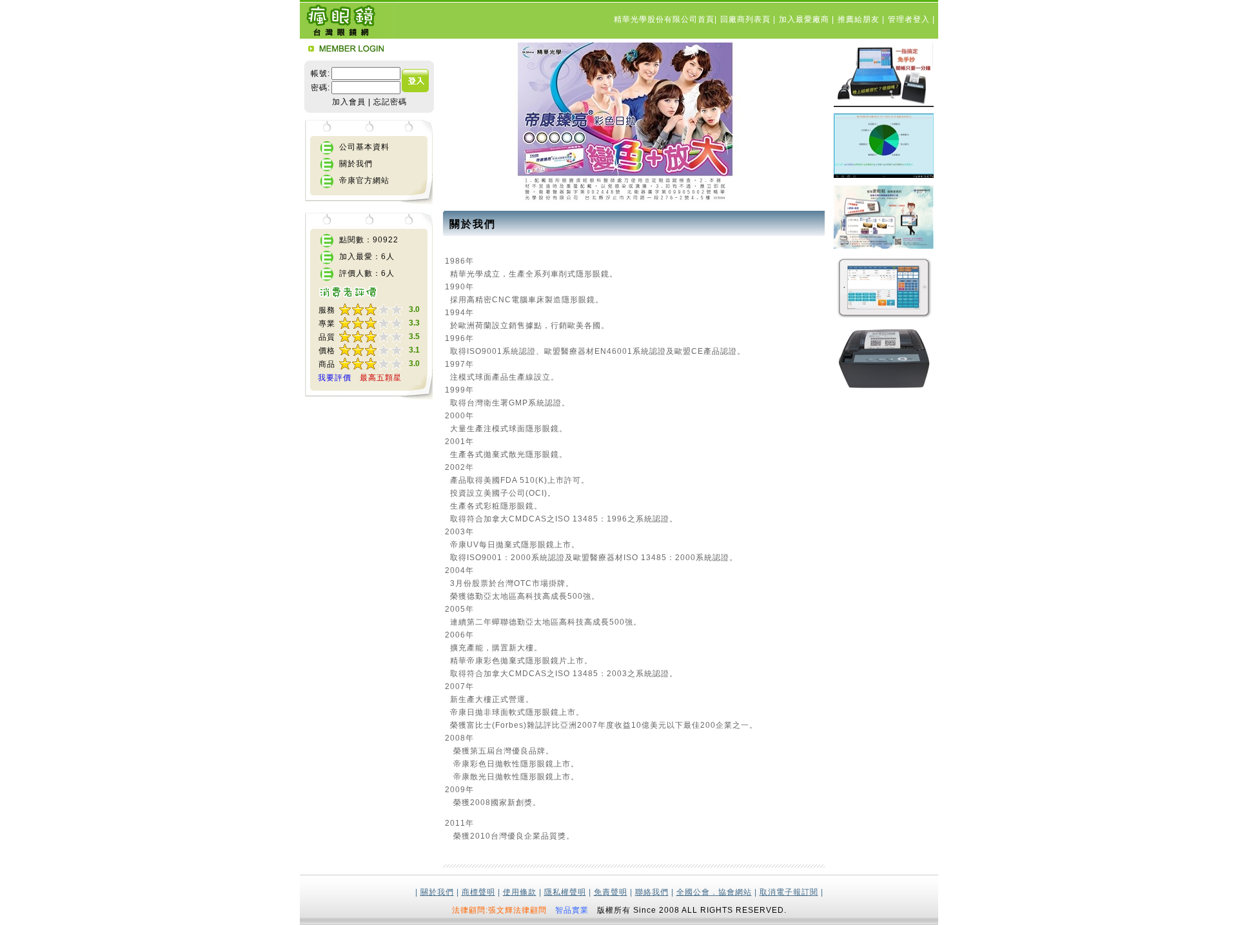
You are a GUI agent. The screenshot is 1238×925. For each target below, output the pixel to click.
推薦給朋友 (860, 19)
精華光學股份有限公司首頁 (664, 19)
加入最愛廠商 (805, 19)
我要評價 (334, 377)
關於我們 (356, 163)
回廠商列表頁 (746, 19)
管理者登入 (910, 19)
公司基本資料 (364, 146)
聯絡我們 (652, 892)
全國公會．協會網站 (714, 892)
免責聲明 (610, 892)
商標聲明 (478, 892)
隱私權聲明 (565, 892)
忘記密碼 (390, 101)
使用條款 (519, 892)
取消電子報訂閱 (789, 892)
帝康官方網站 (364, 180)
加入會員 (349, 101)
